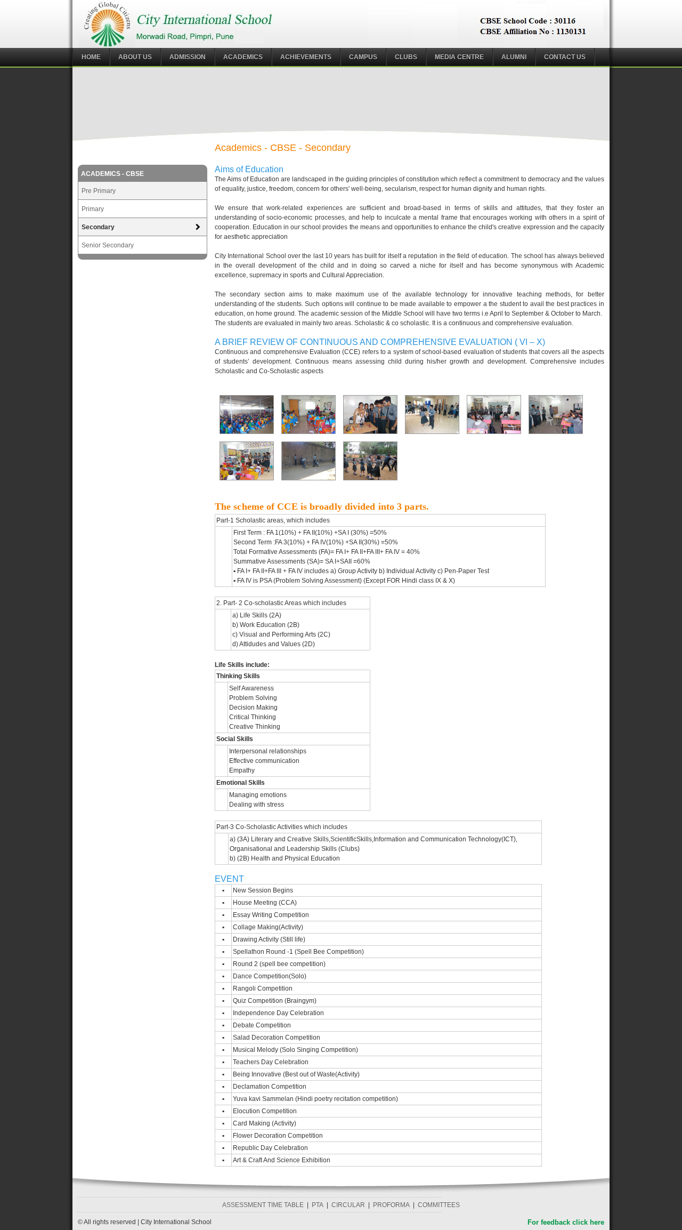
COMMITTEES (439, 1205)
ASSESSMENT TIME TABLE (263, 1205)
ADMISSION (187, 57)
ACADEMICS (243, 57)
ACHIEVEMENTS (305, 57)
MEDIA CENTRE (459, 57)
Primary (93, 209)
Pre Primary (99, 191)
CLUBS (406, 57)
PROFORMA (391, 1205)
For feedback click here (565, 1222)
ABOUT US (135, 57)
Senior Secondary (108, 245)
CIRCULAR (348, 1205)
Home (91, 57)
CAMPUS (363, 57)
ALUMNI (513, 57)
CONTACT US (565, 57)
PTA (317, 1205)
